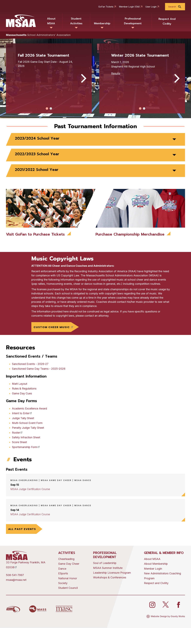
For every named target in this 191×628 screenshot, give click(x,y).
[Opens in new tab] (13, 609)
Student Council (68, 587)
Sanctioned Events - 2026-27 (30, 363)
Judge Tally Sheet (23, 418)
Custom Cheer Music (52, 327)
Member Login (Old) (129, 7)
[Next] (82, 78)
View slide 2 (51, 108)
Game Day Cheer (68, 563)
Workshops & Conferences (109, 577)
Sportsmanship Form (24, 447)
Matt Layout (19, 383)
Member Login (153, 568)
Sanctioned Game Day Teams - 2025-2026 (38, 368)
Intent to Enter (20, 413)
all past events (22, 529)
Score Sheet (19, 442)
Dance (62, 568)
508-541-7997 (15, 575)
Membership (102, 23)
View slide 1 (47, 108)
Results (115, 73)
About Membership (156, 563)
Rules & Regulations (24, 388)
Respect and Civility (166, 21)
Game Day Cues (22, 393)
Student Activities (76, 21)
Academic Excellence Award (29, 408)
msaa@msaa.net (16, 579)
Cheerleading (66, 559)
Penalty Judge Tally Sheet (28, 427)
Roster (16, 432)
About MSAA (51, 21)
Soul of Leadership (104, 563)
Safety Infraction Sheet (26, 437)
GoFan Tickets (105, 7)
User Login (151, 7)
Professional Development (133, 21)
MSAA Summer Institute (108, 567)
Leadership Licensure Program (112, 572)
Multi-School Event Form (27, 422)
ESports (63, 573)
